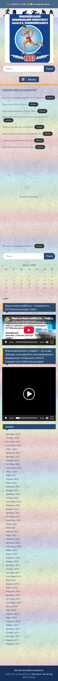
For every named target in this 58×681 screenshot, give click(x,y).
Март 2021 (11, 535)
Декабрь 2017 (13, 628)
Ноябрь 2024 (12, 437)
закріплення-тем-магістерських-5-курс (18, 147)
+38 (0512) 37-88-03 (19, 4)
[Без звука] (47, 342)
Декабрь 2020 (13, 542)
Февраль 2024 (13, 452)
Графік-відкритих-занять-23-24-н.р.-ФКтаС (19, 111)
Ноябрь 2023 (12, 460)
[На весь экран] (51, 342)
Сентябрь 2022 (13, 501)
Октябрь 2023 (13, 464)
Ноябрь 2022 (12, 497)
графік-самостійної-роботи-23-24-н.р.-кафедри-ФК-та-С (25, 117)
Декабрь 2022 (13, 494)
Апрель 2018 (12, 613)
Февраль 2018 (13, 621)
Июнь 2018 (11, 606)
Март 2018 (11, 617)
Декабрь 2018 (13, 595)
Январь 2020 (12, 561)
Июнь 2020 (11, 550)
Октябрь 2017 (13, 636)
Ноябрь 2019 (12, 568)
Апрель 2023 (12, 479)
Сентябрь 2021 (13, 520)
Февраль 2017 (13, 643)
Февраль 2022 (13, 505)
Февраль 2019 (13, 591)
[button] (29, 394)
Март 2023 (11, 482)
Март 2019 (11, 587)
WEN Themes (29, 677)
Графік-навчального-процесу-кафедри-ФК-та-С (21, 133)
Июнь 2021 (11, 524)
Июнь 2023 (11, 471)
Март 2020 (11, 553)
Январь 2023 (12, 490)
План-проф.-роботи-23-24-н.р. (14, 104)
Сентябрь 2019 (13, 576)
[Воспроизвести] (6, 342)
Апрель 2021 (12, 531)
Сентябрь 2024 (13, 445)
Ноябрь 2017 (12, 632)
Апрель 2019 (12, 583)
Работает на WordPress (17, 674)
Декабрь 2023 (13, 456)
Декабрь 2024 (13, 434)
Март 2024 (11, 449)
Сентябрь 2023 (13, 467)
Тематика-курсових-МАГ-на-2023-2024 (17, 127)
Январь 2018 (12, 625)
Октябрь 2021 (13, 516)
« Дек (5, 298)
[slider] (26, 418)
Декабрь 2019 (13, 565)
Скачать (50, 97)
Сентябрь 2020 (13, 546)
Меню (32, 79)
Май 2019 (11, 580)
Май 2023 (11, 475)
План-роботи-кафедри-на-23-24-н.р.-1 (17, 246)
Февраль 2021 (13, 539)
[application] (29, 330)
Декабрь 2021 (13, 512)
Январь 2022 (12, 509)
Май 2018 (11, 610)
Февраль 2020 (13, 557)
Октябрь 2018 (13, 598)
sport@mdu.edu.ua (41, 4)
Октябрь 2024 (13, 441)
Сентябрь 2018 (13, 602)
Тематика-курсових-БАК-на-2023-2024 (17, 140)
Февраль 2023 (13, 486)
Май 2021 (11, 527)
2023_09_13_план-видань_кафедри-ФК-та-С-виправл (23, 97)
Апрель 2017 (12, 640)
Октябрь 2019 (13, 572)
